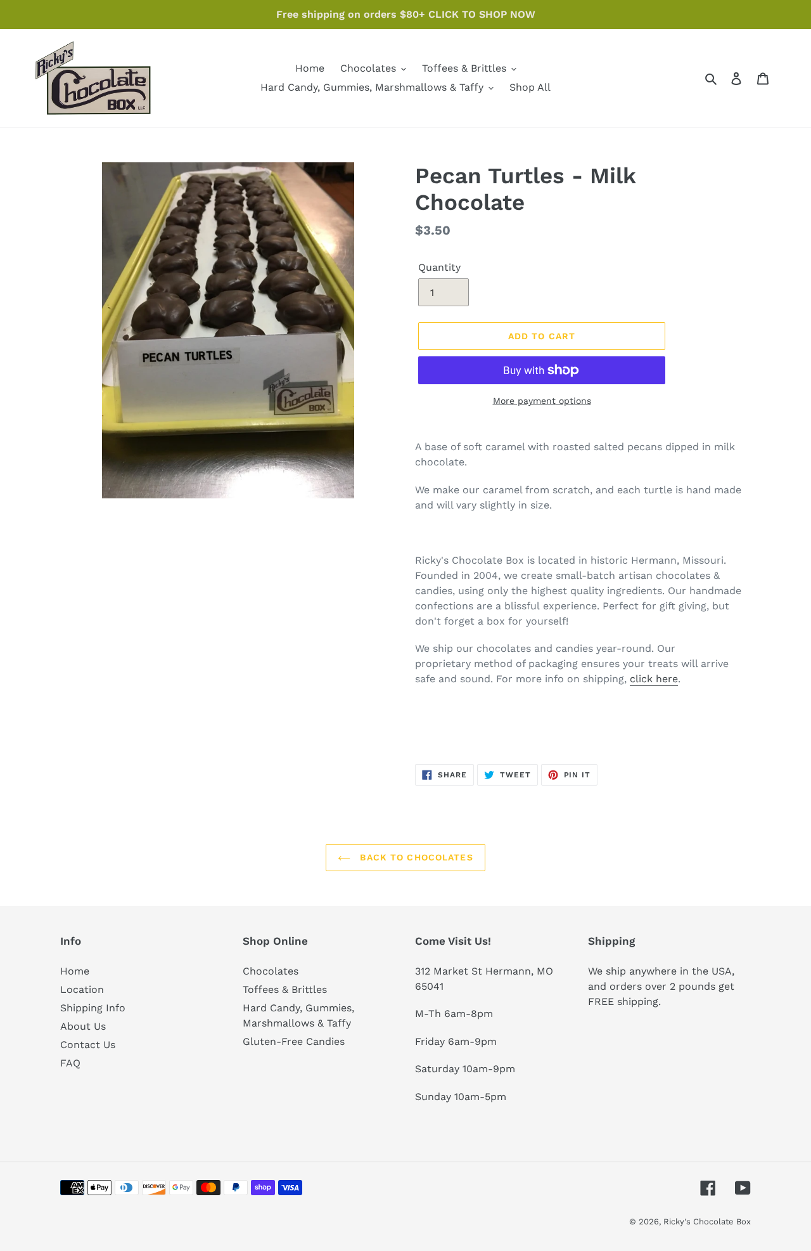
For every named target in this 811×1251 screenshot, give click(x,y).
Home (74, 971)
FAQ (70, 1063)
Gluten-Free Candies (294, 1041)
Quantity (439, 267)
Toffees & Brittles (285, 989)
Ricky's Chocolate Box (707, 1221)
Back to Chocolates (415, 857)
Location (82, 989)
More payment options (542, 401)
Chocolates (270, 971)
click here (654, 679)
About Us (83, 1026)
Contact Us (87, 1045)
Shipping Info (92, 1008)
